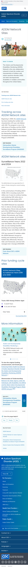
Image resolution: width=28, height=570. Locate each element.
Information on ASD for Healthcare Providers (11, 515)
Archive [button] (4, 551)
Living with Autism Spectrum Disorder (12, 493)
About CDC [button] (5, 537)
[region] (14, 293)
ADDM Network (21, 119)
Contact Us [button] (5, 533)
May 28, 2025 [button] (8, 40)
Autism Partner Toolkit (8, 522)
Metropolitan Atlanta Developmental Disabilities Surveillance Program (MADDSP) (13, 147)
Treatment (5, 490)
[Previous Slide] (1, 334)
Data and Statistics (7, 498)
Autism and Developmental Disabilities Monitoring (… (11, 345)
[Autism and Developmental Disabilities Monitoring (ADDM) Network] (14, 334)
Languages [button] (5, 546)
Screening (21, 21)
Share (23, 411)
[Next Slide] (26, 334)
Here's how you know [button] (7, 4)
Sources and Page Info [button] (10, 411)
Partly (10, 420)
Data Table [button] (6, 312)
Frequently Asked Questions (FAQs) (11, 496)
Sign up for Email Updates (11, 528)
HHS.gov (3, 566)
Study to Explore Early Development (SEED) (13, 445)
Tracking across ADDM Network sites (11, 95)
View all (5, 504)
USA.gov (10, 566)
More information (5, 105)
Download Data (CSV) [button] (21, 315)
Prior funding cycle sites (7, 102)
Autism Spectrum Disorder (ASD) (10, 15)
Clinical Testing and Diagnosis (10, 511)
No (17, 420)
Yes (4, 420)
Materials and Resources (8, 501)
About (3, 21)
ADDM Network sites (6, 99)
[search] (25, 8)
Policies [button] (4, 542)
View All (6, 474)
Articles (5, 448)
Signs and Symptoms (11, 21)
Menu (24, 15)
